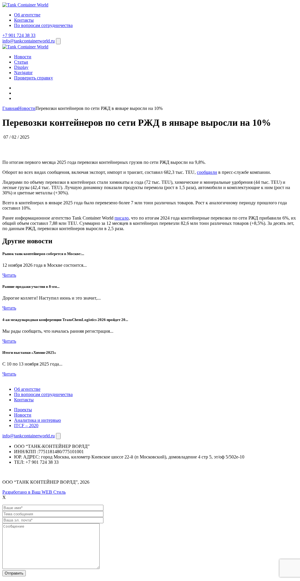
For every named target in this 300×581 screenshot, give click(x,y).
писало (122, 217)
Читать (9, 275)
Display (21, 67)
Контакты (24, 20)
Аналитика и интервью (37, 420)
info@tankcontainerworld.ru (28, 40)
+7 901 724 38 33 (18, 35)
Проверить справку (33, 77)
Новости (22, 56)
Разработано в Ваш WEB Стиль (34, 492)
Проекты (23, 409)
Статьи (21, 62)
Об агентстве (27, 14)
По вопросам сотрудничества (43, 25)
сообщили (207, 172)
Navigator (23, 72)
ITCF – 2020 (26, 425)
